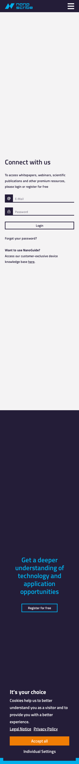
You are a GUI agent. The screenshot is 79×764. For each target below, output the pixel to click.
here (31, 261)
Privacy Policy (46, 729)
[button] (71, 6)
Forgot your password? (21, 238)
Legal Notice (20, 729)
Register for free (39, 607)
